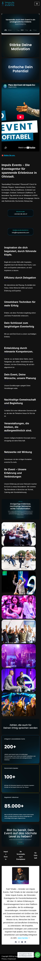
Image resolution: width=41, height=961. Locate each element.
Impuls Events (6, 855)
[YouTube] (22, 942)
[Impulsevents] (8, 3)
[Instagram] (19, 942)
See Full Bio (23, 938)
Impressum (12, 959)
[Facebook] (16, 942)
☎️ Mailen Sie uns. (8, 155)
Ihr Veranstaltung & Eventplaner (20, 855)
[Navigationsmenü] (36, 4)
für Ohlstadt (35, 855)
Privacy (4, 959)
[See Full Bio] (29, 937)
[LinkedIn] (25, 942)
